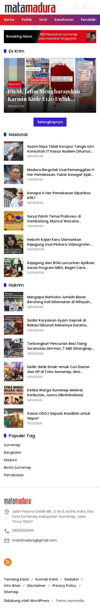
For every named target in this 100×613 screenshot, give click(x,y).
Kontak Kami (46, 579)
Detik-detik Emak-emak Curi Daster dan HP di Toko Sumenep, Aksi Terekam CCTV (58, 369)
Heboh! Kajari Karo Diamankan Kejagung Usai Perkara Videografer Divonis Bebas (58, 242)
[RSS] (8, 562)
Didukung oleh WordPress (26, 600)
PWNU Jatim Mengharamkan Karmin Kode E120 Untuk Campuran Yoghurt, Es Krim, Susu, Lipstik (44, 95)
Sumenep (12, 445)
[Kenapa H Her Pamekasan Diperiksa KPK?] (13, 197)
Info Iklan (12, 585)
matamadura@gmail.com (34, 540)
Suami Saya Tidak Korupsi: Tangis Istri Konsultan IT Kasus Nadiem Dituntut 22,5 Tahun (60, 149)
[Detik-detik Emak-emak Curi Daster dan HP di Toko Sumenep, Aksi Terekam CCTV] (13, 371)
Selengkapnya (50, 122)
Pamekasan (14, 475)
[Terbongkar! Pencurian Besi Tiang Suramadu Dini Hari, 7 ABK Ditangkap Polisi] (13, 348)
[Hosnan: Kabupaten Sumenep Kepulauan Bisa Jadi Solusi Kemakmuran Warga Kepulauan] (82, 36)
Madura (10, 460)
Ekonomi (14, 84)
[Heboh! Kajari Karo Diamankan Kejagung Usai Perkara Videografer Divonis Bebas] (13, 244)
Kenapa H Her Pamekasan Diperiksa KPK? (59, 195)
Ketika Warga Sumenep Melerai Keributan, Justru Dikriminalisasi (55, 392)
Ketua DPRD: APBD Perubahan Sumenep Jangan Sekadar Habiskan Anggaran (40, 36)
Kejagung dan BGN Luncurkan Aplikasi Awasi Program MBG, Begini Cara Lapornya (60, 265)
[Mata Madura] (30, 7)
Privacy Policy (64, 585)
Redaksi (71, 579)
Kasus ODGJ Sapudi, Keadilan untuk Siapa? (58, 416)
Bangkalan (12, 452)
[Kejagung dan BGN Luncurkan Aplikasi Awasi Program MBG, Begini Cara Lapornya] (13, 267)
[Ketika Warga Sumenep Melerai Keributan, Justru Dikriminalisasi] (13, 394)
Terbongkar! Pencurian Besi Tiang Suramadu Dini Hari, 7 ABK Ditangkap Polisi (59, 346)
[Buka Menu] (85, 7)
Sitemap (11, 591)
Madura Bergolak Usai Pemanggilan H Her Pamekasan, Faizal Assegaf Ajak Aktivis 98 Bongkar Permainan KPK (60, 172)
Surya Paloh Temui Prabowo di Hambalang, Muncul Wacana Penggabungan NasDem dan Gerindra (61, 219)
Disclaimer (36, 585)
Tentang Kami (16, 579)
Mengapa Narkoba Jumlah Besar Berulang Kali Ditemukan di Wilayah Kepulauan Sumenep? (58, 299)
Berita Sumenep (17, 467)
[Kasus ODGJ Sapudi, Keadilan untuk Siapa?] (13, 418)
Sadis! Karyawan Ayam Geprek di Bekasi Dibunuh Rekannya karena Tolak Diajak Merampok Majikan (56, 323)
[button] (77, 7)
